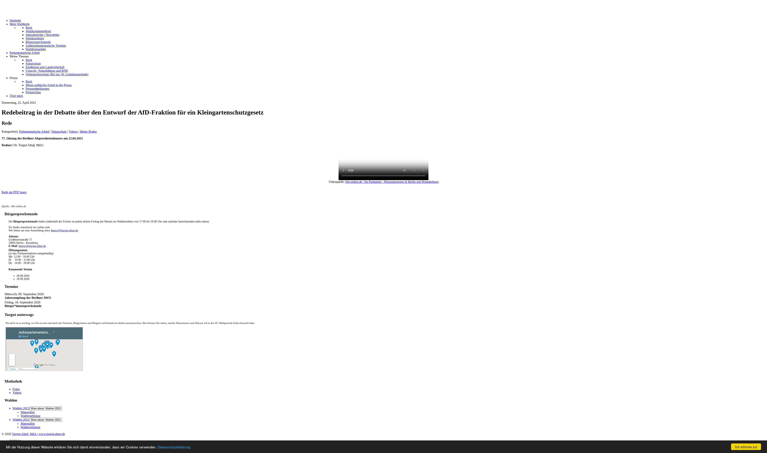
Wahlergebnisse (30, 415)
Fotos (16, 389)
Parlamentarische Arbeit (34, 131)
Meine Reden (88, 131)
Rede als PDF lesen (14, 192)
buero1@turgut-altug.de (64, 230)
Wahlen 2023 (21, 408)
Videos (73, 131)
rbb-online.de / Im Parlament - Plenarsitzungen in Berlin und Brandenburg (392, 182)
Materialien (28, 412)
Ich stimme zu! (746, 446)
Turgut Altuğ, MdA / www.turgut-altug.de (38, 434)
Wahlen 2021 (21, 419)
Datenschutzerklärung (173, 446)
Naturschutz (59, 131)
